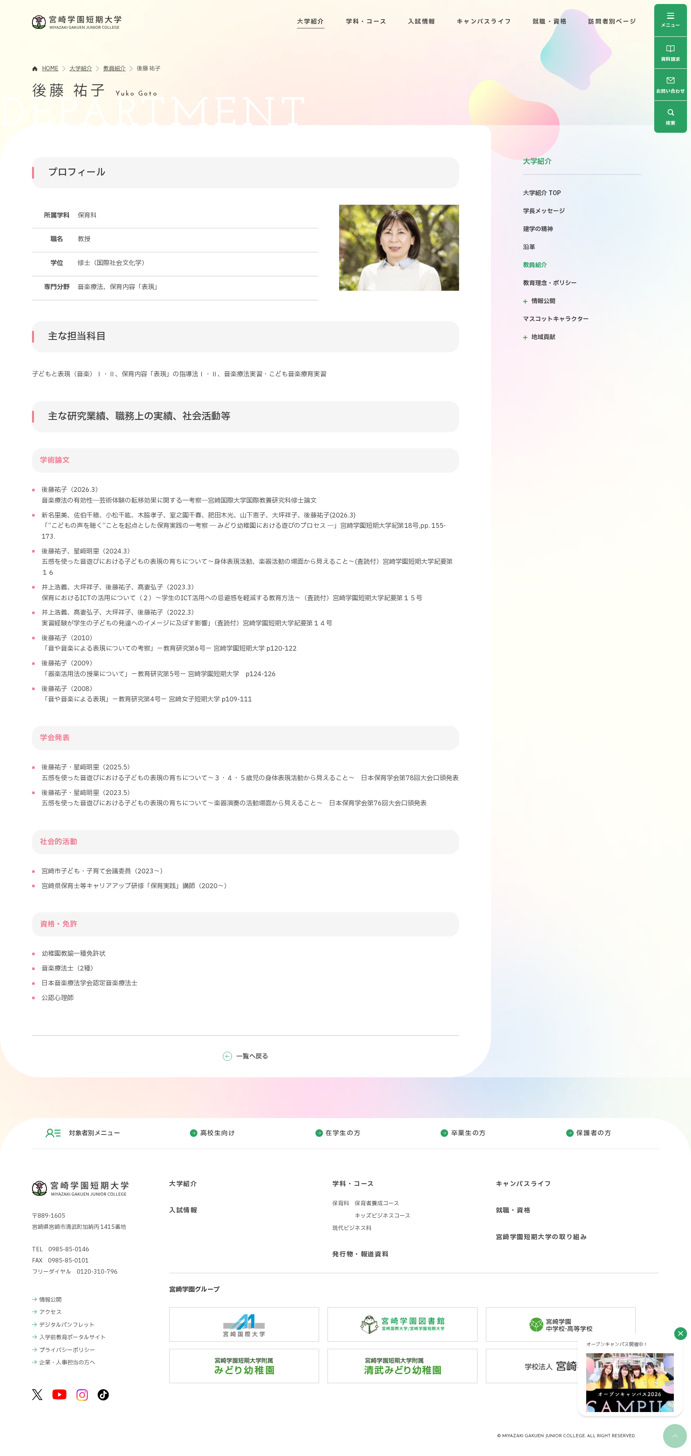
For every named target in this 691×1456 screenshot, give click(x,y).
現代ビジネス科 (351, 1228)
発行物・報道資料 (360, 1254)
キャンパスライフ (484, 21)
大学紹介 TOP (542, 193)
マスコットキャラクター (556, 319)
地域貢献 (543, 337)
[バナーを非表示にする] (680, 1333)
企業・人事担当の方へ (67, 1362)
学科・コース (366, 21)
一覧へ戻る (252, 1056)
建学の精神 (538, 229)
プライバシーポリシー (67, 1350)
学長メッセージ (544, 211)
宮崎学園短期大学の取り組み (541, 1237)
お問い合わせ (670, 91)
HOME (50, 68)
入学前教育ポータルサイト (72, 1337)
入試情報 (421, 21)
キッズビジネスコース (382, 1216)
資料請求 (670, 59)
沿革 (529, 247)
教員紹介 (114, 68)
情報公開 (543, 301)
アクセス (50, 1312)
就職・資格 (550, 21)
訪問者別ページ (612, 21)
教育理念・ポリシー (550, 283)
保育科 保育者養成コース (365, 1203)
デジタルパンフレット (67, 1325)
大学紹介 (311, 21)
